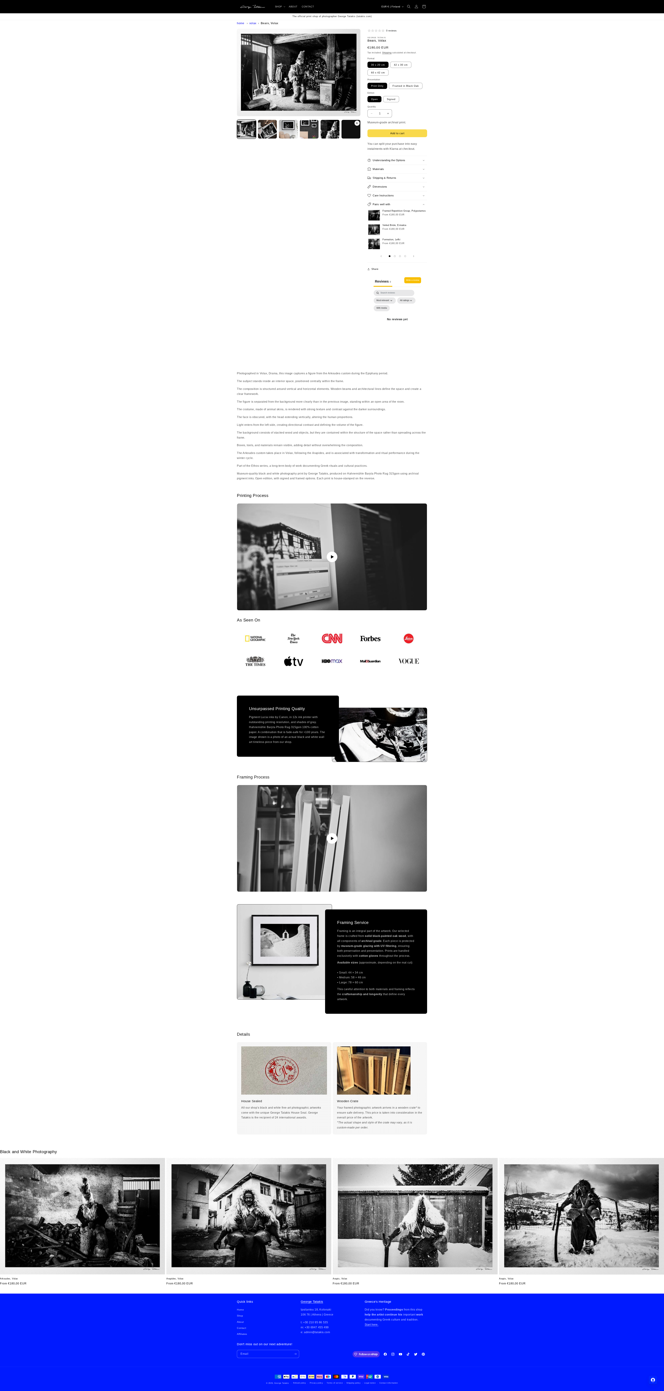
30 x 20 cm (378, 64)
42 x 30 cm (401, 64)
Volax (252, 23)
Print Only (377, 85)
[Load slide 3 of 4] (400, 256)
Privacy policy (316, 1383)
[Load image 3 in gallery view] (288, 129)
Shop (240, 1315)
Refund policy (299, 1383)
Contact (241, 1328)
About (240, 1322)
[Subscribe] (295, 1354)
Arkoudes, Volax (9, 1278)
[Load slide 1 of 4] (389, 256)
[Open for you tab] (653, 1380)
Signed (391, 99)
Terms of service (335, 1383)
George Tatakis (312, 1301)
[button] (280, 6)
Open (374, 99)
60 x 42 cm (378, 72)
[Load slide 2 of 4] (394, 256)
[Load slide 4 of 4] (405, 256)
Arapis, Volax (340, 1278)
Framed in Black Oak (406, 85)
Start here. (372, 1324)
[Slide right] (413, 256)
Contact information (388, 1383)
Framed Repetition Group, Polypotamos (404, 211)
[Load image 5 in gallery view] (330, 129)
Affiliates (242, 1334)
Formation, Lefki (391, 239)
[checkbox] (382, 308)
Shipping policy (353, 1383)
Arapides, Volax (175, 1278)
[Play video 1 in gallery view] (351, 129)
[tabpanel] (397, 323)
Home (240, 23)
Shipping (387, 52)
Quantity (371, 107)
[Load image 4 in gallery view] (309, 129)
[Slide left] (381, 256)
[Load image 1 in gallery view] (246, 129)
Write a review (412, 280)
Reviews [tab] (383, 281)
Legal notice (370, 1383)
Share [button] (375, 269)
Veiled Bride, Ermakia (394, 225)
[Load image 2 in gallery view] (267, 129)
